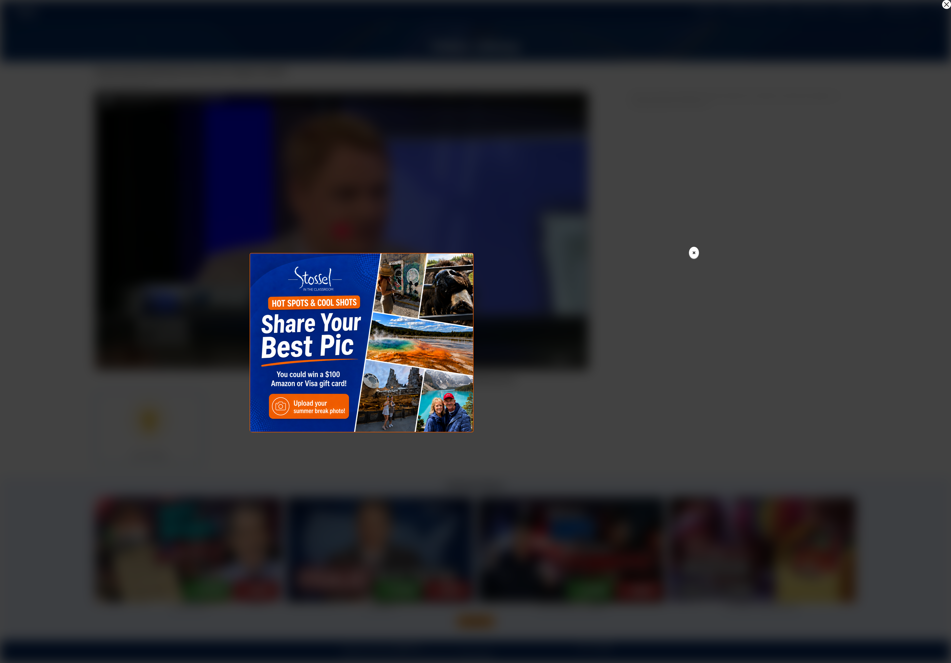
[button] (946, 4)
